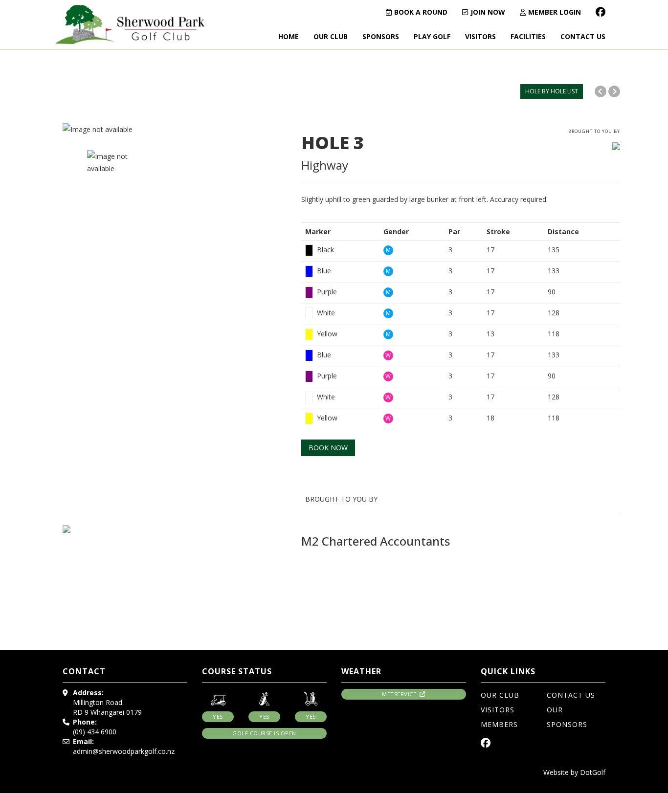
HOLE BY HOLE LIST (551, 91)
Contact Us (582, 36)
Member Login (554, 12)
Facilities (528, 36)
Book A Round (420, 12)
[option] (175, 129)
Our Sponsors (567, 717)
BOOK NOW (328, 447)
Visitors (480, 36)
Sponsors (380, 36)
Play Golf (432, 36)
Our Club (330, 36)
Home (288, 36)
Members (499, 724)
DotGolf (592, 772)
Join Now (487, 12)
